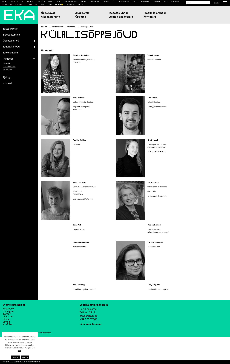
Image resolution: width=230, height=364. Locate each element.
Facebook (8, 308)
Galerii (83, 1)
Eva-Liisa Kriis (79, 182)
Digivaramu (70, 4)
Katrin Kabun (153, 182)
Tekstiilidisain (10, 28)
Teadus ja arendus (155, 12)
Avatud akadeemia (121, 16)
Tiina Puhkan (153, 55)
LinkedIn (8, 316)
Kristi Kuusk (152, 140)
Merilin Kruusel (154, 225)
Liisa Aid (77, 225)
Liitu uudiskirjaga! (90, 323)
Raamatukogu (94, 1)
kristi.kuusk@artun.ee (156, 152)
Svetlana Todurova (81, 242)
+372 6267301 (88, 319)
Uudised (4, 1)
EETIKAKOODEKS (144, 1)
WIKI (58, 1)
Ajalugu (7, 77)
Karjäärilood (7, 69)
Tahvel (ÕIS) (41, 1)
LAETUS (80, 4)
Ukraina (58, 4)
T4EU (42, 4)
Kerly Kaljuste (153, 285)
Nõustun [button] (15, 357)
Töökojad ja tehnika (70, 1)
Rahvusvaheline (123, 1)
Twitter (6, 314)
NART (165, 1)
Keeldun (25, 357)
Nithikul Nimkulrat (81, 55)
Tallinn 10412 (87, 312)
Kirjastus (106, 1)
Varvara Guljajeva (155, 242)
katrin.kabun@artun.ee (157, 196)
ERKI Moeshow (20, 4)
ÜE (114, 1)
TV (22, 1)
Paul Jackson (78, 98)
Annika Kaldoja (79, 140)
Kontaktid (150, 16)
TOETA (50, 4)
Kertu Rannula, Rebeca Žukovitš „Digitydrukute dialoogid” (21, 361)
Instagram (8, 311)
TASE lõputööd (7, 4)
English (216, 3)
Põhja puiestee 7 (89, 309)
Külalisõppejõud (9, 66)
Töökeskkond (10, 52)
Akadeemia (82, 12)
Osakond (6, 63)
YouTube (7, 324)
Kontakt (7, 83)
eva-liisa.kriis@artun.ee (83, 199)
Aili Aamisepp (79, 285)
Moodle (51, 1)
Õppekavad (48, 12)
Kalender (14, 1)
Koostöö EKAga (119, 12)
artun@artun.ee (88, 315)
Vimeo (6, 321)
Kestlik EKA (175, 1)
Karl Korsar (152, 98)
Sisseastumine (50, 16)
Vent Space (156, 1)
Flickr (6, 319)
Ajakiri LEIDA (33, 4)
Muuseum (30, 1)
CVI (134, 1)
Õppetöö (80, 16)
